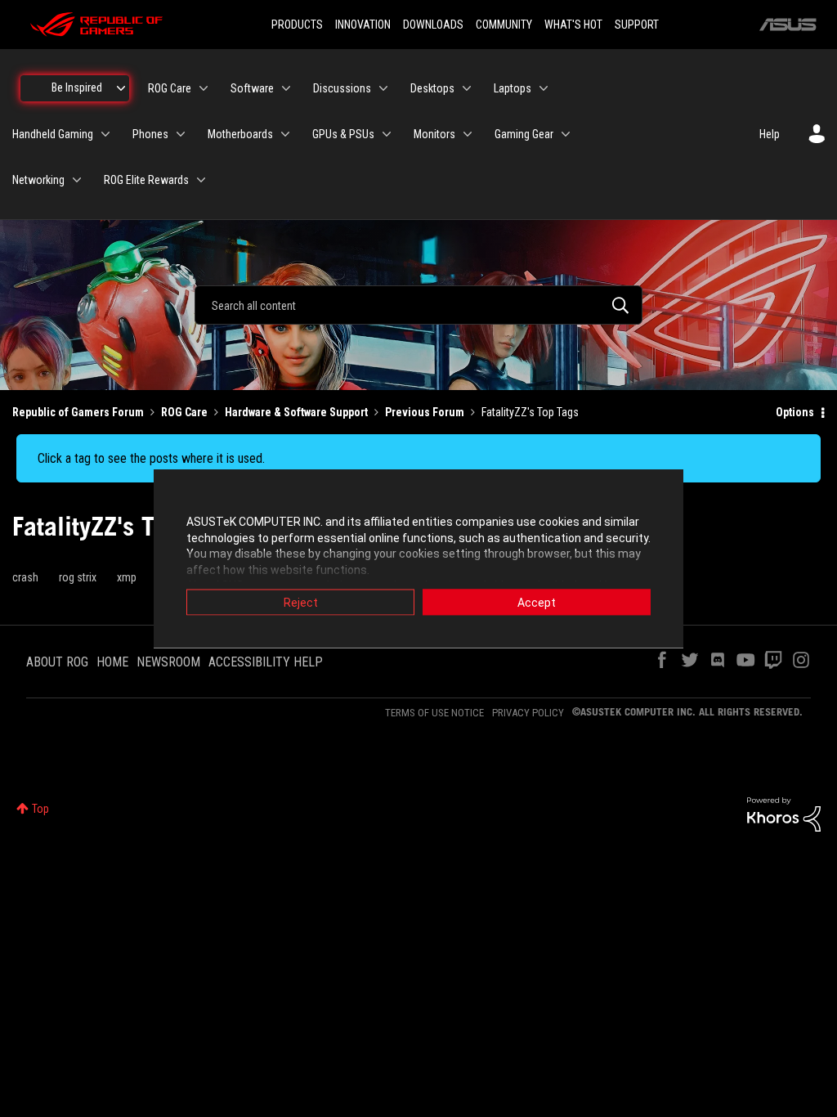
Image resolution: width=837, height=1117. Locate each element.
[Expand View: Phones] (180, 134)
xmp (127, 577)
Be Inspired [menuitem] (76, 87)
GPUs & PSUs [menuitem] (343, 134)
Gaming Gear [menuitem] (524, 134)
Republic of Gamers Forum (78, 412)
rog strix (77, 577)
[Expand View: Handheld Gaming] (105, 134)
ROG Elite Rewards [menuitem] (146, 179)
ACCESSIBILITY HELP (265, 662)
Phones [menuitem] (150, 134)
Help (769, 134)
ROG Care (184, 412)
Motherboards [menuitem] (240, 134)
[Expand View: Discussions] (383, 88)
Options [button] (795, 412)
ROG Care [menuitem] (169, 88)
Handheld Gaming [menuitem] (52, 134)
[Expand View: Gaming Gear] (565, 134)
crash (25, 577)
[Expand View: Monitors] (467, 134)
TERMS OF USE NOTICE (434, 713)
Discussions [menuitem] (342, 88)
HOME (112, 662)
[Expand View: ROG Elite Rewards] (201, 179)
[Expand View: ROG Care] (203, 88)
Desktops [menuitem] (432, 88)
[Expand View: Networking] (77, 179)
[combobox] (418, 305)
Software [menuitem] (252, 88)
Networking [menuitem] (38, 179)
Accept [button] (536, 602)
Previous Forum (424, 412)
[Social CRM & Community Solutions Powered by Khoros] (784, 813)
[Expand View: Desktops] (467, 88)
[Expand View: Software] (286, 88)
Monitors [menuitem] (434, 134)
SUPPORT (637, 24)
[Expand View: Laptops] (543, 88)
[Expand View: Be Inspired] (121, 88)
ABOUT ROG (57, 662)
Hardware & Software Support (296, 412)
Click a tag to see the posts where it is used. (151, 458)
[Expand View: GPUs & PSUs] (386, 134)
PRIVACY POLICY (528, 713)
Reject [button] (301, 602)
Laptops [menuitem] (512, 88)
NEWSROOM (168, 662)
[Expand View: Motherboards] (285, 134)
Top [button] (40, 808)
